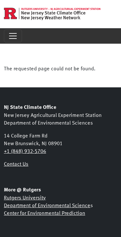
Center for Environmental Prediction (44, 212)
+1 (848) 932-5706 (25, 150)
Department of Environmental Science (47, 204)
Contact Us (16, 163)
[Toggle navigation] (13, 36)
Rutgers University (25, 197)
